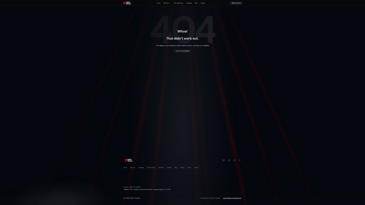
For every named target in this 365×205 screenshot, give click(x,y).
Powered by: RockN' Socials (210, 198)
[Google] (239, 160)
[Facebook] (229, 160)
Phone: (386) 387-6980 (132, 187)
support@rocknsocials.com (232, 198)
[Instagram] (223, 160)
